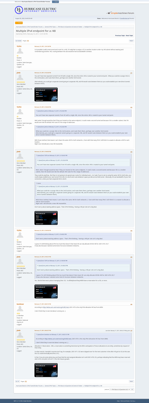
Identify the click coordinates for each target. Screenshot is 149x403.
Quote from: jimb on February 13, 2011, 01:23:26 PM (51, 111)
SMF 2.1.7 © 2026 (18, 401)
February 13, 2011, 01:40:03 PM (42, 151)
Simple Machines (27, 401)
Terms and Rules (125, 401)
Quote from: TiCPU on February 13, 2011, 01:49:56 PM (52, 261)
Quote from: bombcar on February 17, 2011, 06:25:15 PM (53, 334)
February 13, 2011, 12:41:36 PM (42, 46)
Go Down (18, 41)
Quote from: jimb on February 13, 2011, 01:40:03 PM (51, 234)
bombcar (20, 304)
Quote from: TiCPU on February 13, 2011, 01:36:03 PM (52, 155)
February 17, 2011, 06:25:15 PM (42, 304)
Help (118, 401)
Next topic (129, 35)
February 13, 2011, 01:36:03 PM (42, 107)
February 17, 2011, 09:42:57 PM (42, 330)
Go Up (17, 381)
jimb (18, 73)
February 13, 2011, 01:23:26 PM (42, 72)
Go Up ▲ (133, 401)
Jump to (107, 389)
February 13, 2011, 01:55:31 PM (42, 256)
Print (131, 41)
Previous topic (120, 35)
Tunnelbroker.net (124, 18)
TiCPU (19, 46)
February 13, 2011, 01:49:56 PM (42, 230)
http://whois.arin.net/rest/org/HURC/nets (56, 307)
